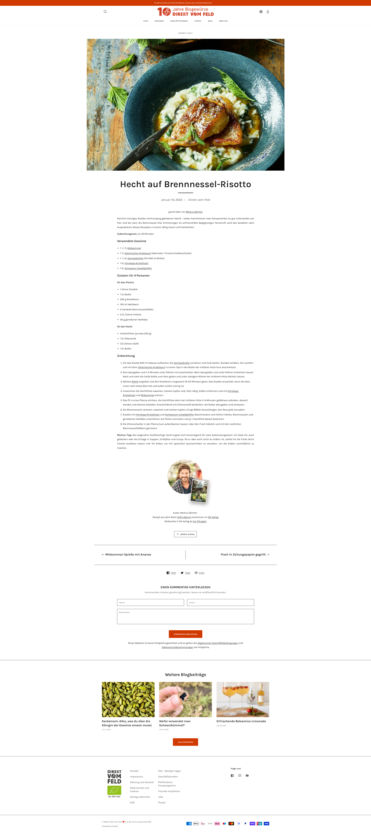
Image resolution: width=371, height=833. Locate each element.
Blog (190, 33)
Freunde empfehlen (169, 791)
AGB (132, 802)
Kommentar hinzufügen (185, 634)
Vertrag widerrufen (140, 796)
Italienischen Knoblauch (151, 367)
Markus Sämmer (194, 211)
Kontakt (134, 771)
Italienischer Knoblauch (137, 253)
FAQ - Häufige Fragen (169, 771)
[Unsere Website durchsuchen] (105, 11)
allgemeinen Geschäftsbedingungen (218, 643)
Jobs (160, 796)
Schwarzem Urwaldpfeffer (179, 414)
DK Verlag (213, 517)
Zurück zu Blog (187, 534)
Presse (162, 802)
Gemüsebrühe (135, 258)
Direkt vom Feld (115, 822)
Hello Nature (184, 517)
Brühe (135, 381)
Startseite (182, 33)
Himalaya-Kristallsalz (136, 263)
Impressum (136, 776)
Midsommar (134, 248)
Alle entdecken (185, 742)
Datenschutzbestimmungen (177, 647)
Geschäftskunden (168, 776)
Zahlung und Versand (141, 782)
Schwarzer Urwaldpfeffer (138, 268)
